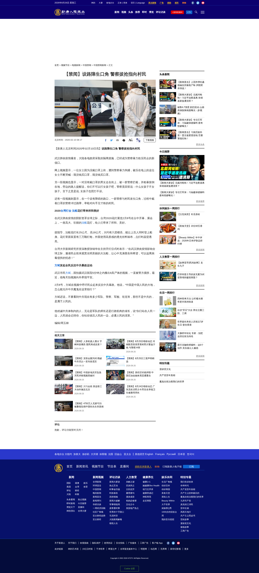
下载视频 (150, 140)
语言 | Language (138, 3)
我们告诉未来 (186, 482)
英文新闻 (152, 3)
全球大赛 (82, 511)
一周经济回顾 (99, 508)
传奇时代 (184, 485)
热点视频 (82, 499)
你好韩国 (166, 489)
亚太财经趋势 (99, 515)
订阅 (191, 466)
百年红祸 (184, 508)
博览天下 (71, 507)
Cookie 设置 (129, 568)
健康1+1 (146, 482)
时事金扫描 (114, 489)
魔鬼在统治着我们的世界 (171, 381)
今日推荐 (164, 151)
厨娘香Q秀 (167, 508)
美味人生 (166, 497)
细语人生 (113, 523)
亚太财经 (97, 519)
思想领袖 (113, 497)
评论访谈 (160, 12)
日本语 (181, 454)
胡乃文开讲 (148, 489)
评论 (69, 490)
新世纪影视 (175, 549)
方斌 (57, 265)
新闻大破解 (114, 500)
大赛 (101, 3)
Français (160, 454)
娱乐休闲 (167, 477)
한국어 (190, 454)
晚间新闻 (97, 493)
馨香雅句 (130, 493)
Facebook (192, 2)
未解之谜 (130, 482)
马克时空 (113, 515)
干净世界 (100, 549)
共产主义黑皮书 (187, 515)
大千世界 (166, 504)
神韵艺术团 (73, 549)
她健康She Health (151, 485)
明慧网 (144, 549)
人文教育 (131, 477)
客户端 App (157, 543)
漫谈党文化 (165, 369)
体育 (85, 487)
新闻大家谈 (114, 482)
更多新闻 (200, 249)
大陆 (69, 494)
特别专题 (164, 363)
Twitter (197, 2)
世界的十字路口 (116, 512)
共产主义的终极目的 (189, 493)
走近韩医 (147, 500)
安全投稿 (120, 543)
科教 (77, 494)
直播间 (124, 466)
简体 (125, 3)
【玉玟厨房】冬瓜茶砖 (188, 214)
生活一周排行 (167, 292)
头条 (130, 12)
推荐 (137, 12)
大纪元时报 (87, 549)
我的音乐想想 (168, 519)
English (149, 454)
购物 (184, 3)
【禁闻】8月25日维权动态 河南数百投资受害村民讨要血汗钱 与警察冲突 (140, 344)
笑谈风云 (130, 485)
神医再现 (147, 497)
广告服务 (132, 543)
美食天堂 (166, 493)
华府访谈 (97, 504)
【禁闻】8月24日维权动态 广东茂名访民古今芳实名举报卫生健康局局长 (140, 389)
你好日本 (166, 485)
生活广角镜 (167, 482)
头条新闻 (164, 74)
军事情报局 (114, 504)
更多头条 (200, 144)
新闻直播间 (177, 12)
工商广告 (184, 531)
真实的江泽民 (186, 504)
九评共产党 (185, 500)
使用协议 (108, 543)
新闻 (117, 12)
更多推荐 (200, 201)
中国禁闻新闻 (100, 65)
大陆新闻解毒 (115, 519)
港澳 (77, 483)
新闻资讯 (82, 466)
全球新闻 (97, 482)
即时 (144, 12)
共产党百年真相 (167, 375)
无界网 (163, 549)
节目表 (111, 466)
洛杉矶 (85, 454)
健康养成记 (148, 493)
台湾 (77, 487)
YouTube (202, 2)
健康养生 (148, 477)
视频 (123, 12)
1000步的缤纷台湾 (169, 514)
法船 (74, 210)
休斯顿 (103, 454)
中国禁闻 (87, 65)
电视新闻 (76, 65)
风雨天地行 (185, 512)
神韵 (93, 3)
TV (190, 12)
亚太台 (127, 454)
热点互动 (113, 485)
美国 (69, 487)
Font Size (130, 140)
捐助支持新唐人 (143, 466)
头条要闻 (71, 499)
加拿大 (77, 454)
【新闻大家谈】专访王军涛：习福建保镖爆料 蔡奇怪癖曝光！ (190, 122)
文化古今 (130, 504)
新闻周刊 (97, 500)
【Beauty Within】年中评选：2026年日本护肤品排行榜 (189, 240)
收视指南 (84, 543)
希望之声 (112, 549)
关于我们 (72, 543)
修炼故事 (184, 527)
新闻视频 (98, 477)
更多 (186, 549)
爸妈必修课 (131, 500)
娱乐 (85, 483)
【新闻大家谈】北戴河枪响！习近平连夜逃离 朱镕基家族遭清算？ (190, 97)
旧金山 (118, 454)
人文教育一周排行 (169, 256)
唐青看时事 (114, 508)
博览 (151, 12)
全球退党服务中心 (128, 549)
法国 (110, 454)
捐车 (177, 3)
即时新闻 (71, 503)
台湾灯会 (66, 210)
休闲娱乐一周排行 (169, 208)
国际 (69, 483)
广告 (162, 3)
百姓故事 (184, 519)
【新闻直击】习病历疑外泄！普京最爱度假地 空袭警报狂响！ (190, 135)
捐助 (169, 3)
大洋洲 (94, 454)
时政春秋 (113, 493)
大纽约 (68, 454)
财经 (77, 490)
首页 (57, 65)
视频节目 (65, 65)
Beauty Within (168, 500)
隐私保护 (96, 543)
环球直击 (97, 485)
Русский (171, 454)
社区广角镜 (98, 512)
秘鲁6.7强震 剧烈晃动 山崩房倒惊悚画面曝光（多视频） (190, 110)
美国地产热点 (132, 508)
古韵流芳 (130, 489)
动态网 (153, 549)
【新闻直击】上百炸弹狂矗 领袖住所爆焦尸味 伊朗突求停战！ (190, 85)
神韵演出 (71, 511)
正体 (120, 3)
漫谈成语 (130, 497)
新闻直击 (97, 497)
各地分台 (110, 3)
